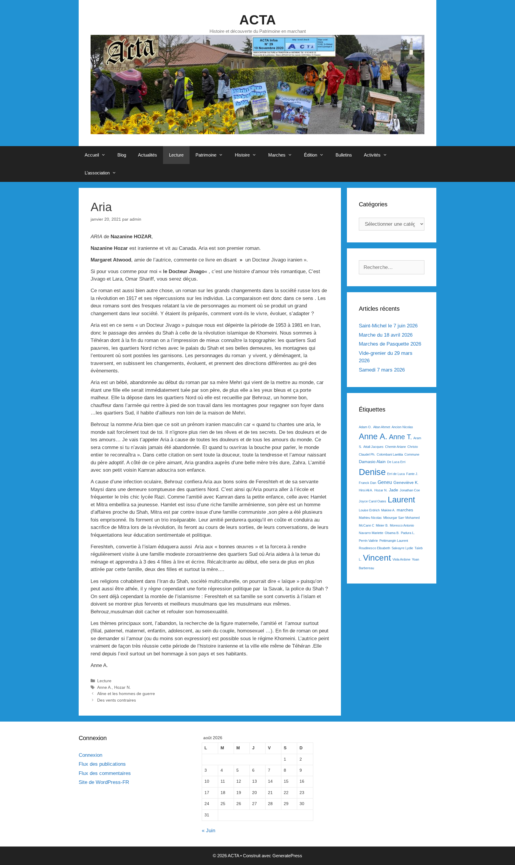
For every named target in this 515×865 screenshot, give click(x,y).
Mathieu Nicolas (370, 517)
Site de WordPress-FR (104, 782)
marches (405, 509)
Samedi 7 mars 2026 (382, 370)
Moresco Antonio (402, 525)
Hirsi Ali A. (366, 490)
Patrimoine (206, 154)
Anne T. (400, 437)
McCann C (366, 525)
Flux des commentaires (105, 773)
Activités (372, 154)
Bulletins (344, 154)
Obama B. (392, 533)
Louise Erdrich (369, 510)
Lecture (176, 154)
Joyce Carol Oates (372, 501)
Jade (393, 490)
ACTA (257, 19)
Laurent (401, 499)
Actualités (147, 154)
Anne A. (104, 687)
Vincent (377, 557)
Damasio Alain (372, 461)
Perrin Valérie (368, 540)
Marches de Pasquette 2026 (390, 344)
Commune (411, 454)
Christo (412, 446)
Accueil (92, 154)
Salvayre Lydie (402, 548)
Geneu (385, 482)
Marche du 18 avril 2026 (385, 335)
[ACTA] (257, 84)
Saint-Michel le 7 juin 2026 (388, 326)
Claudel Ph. (367, 454)
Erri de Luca (396, 474)
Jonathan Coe (410, 490)
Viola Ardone (401, 559)
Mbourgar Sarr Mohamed (401, 517)
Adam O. (365, 427)
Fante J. (412, 474)
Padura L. (408, 533)
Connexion (90, 755)
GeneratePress (287, 855)
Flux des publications (102, 764)
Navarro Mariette (371, 533)
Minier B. (382, 525)
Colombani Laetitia (390, 454)
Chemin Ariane (395, 446)
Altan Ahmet (381, 427)
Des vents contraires (116, 700)
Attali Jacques (373, 446)
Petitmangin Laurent (393, 540)
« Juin (208, 830)
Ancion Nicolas (402, 427)
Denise (372, 472)
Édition (310, 154)
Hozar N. (122, 687)
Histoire (242, 154)
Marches (277, 154)
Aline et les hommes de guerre (126, 693)
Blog (121, 154)
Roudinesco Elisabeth (374, 548)
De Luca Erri (396, 462)
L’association (97, 172)
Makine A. (388, 510)
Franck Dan (367, 483)
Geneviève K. (406, 482)
